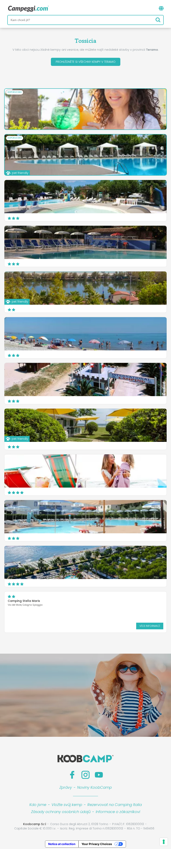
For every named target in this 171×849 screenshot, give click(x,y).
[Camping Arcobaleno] (85, 333)
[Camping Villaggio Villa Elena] (85, 242)
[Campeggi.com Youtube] (99, 775)
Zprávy (65, 787)
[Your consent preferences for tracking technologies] (164, 842)
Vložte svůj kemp (67, 804)
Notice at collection (61, 844)
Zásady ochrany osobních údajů (61, 811)
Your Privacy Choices (97, 844)
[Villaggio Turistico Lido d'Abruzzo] (85, 471)
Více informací (150, 626)
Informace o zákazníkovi (118, 811)
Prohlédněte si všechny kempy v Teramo (86, 62)
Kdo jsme (37, 804)
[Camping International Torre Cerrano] (85, 379)
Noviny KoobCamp (94, 787)
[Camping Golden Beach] (85, 196)
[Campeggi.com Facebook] (72, 775)
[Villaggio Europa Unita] (85, 516)
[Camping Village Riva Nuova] (85, 562)
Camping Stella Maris (24, 601)
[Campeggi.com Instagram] (85, 775)
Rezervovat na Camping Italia (114, 804)
